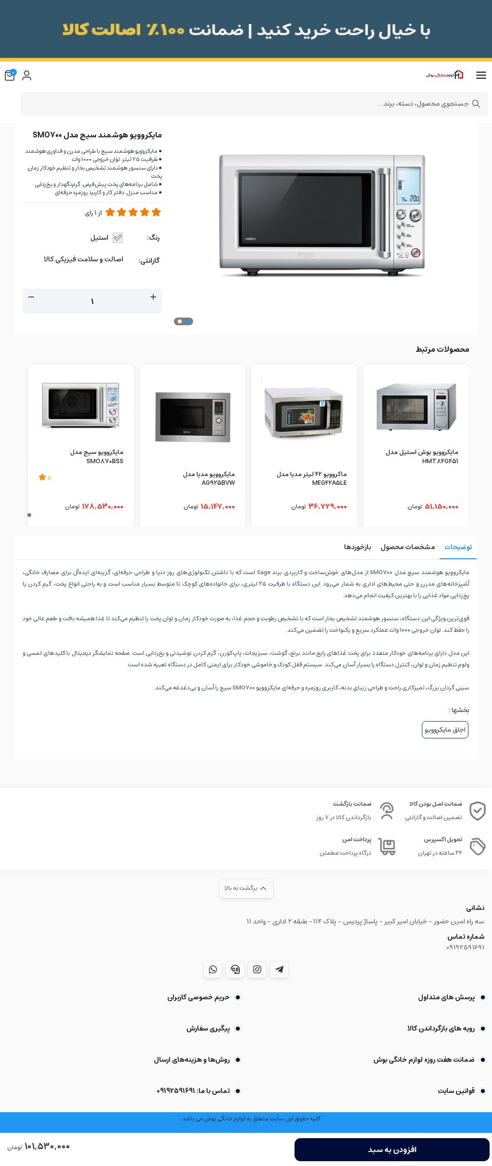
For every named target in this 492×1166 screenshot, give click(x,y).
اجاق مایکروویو (445, 730)
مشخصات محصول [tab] (408, 547)
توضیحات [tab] (458, 547)
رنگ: (153, 238)
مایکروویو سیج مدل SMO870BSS (96, 457)
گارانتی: (149, 261)
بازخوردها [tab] (357, 547)
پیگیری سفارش (208, 1028)
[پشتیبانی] (235, 969)
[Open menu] (481, 75)
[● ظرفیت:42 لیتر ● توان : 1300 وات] (304, 417)
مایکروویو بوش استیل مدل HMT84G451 (422, 457)
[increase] (153, 297)
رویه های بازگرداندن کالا (441, 1028)
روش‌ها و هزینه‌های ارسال (192, 1060)
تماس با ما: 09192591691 (193, 1091)
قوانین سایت (456, 1091)
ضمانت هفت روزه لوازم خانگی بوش (424, 1060)
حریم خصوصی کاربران (198, 997)
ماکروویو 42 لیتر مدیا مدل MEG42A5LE (312, 479)
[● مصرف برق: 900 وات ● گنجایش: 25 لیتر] (193, 417)
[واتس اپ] (212, 969)
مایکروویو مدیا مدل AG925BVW (209, 479)
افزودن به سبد (392, 1149)
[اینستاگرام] (257, 969)
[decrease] (31, 297)
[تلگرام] (279, 969)
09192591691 (465, 947)
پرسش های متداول (446, 997)
